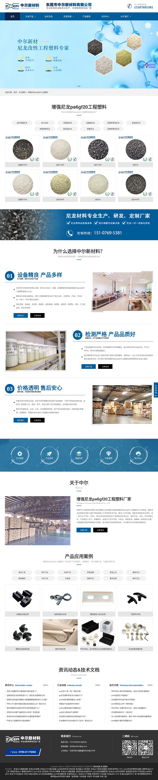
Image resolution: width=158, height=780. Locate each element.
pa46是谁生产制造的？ (120, 695)
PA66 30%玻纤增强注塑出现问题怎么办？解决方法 (26, 703)
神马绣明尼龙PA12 (144, 774)
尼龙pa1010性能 (85, 774)
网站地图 (96, 766)
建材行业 (136, 572)
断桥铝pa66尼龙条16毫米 (60, 776)
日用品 (67, 578)
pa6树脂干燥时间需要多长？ (122, 720)
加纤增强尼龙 (22, 122)
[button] (77, 86)
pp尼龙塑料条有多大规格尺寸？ (71, 695)
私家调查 (75, 776)
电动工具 (22, 572)
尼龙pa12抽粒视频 (21, 769)
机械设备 (90, 572)
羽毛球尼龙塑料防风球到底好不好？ (73, 716)
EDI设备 (96, 776)
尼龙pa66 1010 (113, 774)
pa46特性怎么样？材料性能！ (122, 703)
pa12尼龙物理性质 (100, 771)
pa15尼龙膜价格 (60, 774)
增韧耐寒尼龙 (45, 129)
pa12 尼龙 (37, 771)
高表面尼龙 (67, 122)
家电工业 (113, 572)
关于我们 (124, 16)
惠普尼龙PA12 (27, 771)
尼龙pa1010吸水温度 (48, 769)
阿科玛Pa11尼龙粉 (99, 774)
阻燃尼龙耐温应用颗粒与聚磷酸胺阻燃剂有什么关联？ (27, 699)
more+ (46, 685)
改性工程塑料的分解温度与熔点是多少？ (22, 691)
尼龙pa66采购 (34, 769)
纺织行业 (67, 572)
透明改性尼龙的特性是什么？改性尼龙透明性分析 (26, 695)
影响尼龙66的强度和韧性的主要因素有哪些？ (24, 716)
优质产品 (88, 366)
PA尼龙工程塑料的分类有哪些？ (19, 720)
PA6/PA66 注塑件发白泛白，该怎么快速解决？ (129, 708)
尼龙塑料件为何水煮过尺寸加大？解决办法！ (76, 720)
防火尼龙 (44, 122)
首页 (12, 16)
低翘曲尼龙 (90, 122)
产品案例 (86, 16)
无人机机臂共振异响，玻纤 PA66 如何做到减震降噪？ (132, 716)
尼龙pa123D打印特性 (117, 771)
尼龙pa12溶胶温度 (68, 771)
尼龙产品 (29, 16)
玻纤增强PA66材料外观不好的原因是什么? (23, 708)
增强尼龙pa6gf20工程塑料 (38, 92)
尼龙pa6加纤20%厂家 (128, 774)
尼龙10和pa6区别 (31, 774)
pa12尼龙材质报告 (46, 774)
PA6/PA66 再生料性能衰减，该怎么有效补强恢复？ (131, 691)
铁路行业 (90, 578)
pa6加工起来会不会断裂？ (69, 712)
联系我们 (20, 420)
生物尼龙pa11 (72, 774)
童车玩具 (113, 578)
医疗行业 (136, 578)
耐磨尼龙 (90, 129)
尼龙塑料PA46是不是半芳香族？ (123, 699)
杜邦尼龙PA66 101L (115, 769)
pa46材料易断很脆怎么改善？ (70, 699)
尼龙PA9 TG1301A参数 (51, 771)
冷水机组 (82, 776)
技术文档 (48, 16)
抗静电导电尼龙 (113, 122)
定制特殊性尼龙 (113, 129)
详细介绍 (83, 530)
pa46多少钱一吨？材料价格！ (70, 691)
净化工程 (103, 776)
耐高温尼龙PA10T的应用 (135, 771)
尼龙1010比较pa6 (16, 774)
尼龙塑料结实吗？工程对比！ (122, 712)
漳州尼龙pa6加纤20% (84, 771)
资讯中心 (105, 16)
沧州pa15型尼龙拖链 (99, 769)
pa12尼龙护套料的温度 (132, 769)
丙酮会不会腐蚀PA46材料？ (69, 703)
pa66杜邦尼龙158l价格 (66, 769)
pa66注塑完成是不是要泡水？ (70, 708)
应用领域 (67, 16)
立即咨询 (37, 315)
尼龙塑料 (22, 92)
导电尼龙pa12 (15, 771)
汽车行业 (44, 578)
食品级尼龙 (136, 122)
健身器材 (22, 578)
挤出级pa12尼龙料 (83, 769)
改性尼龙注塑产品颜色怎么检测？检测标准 (23, 712)
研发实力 (20, 315)
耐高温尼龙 (67, 129)
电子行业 (44, 572)
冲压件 (89, 776)
